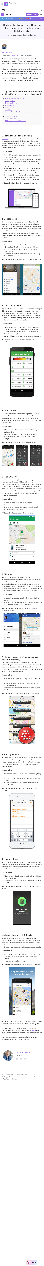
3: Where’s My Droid (11, 103)
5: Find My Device (10, 107)
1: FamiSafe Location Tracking (15, 98)
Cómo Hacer (10, 1075)
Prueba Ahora (32, 14)
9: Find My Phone (10, 119)
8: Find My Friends (11, 116)
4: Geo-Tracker (10, 105)
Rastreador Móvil (14, 55)
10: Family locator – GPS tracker (15, 121)
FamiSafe (5, 139)
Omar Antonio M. (8, 52)
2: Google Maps (10, 101)
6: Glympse (8, 110)
